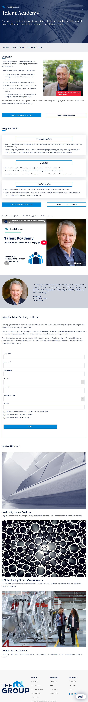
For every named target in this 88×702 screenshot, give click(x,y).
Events (71, 689)
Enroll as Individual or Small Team (21, 115)
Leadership (53, 681)
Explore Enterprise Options (66, 115)
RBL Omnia (61, 338)
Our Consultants (36, 685)
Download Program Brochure (65, 204)
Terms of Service (26, 414)
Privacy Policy (25, 417)
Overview (5, 47)
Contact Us (72, 681)
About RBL (34, 681)
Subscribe (72, 685)
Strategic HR (54, 693)
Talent (52, 685)
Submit (30, 426)
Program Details (18, 47)
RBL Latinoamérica (37, 689)
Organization (54, 689)
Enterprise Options (34, 47)
